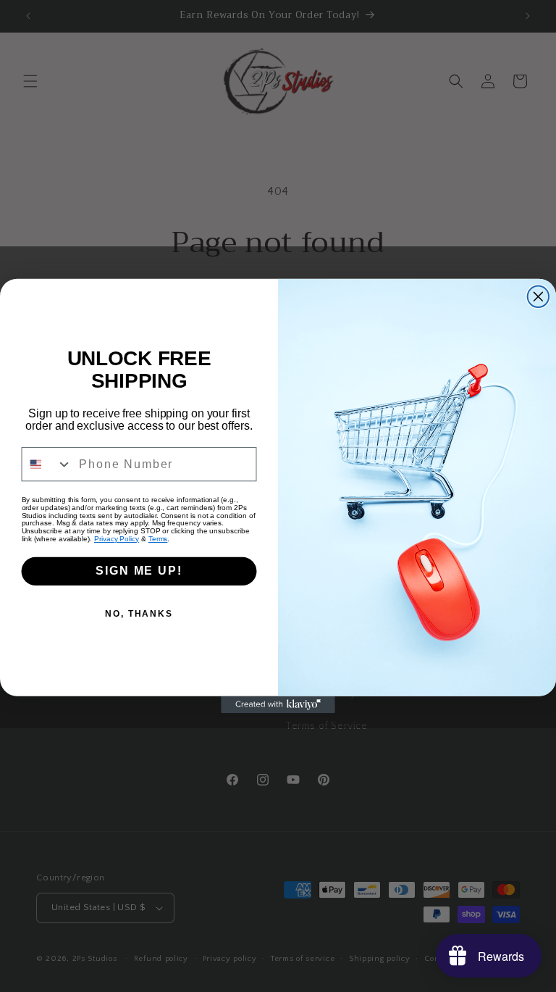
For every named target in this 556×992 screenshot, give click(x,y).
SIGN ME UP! (139, 570)
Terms (158, 539)
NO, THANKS (139, 614)
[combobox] (47, 464)
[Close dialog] (538, 297)
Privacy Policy (116, 539)
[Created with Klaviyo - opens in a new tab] (278, 705)
